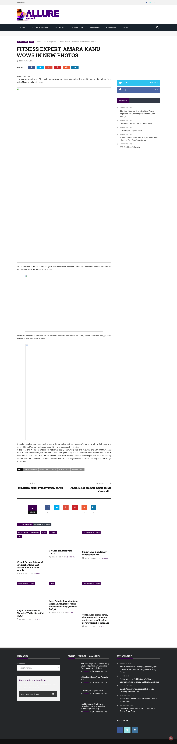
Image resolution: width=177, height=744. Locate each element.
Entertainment (35, 533)
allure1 (37, 574)
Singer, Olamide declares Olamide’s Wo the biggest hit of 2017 (30, 613)
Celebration (77, 27)
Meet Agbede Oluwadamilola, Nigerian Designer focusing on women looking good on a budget (63, 605)
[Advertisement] (138, 56)
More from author (42, 524)
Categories (21, 664)
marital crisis (64, 469)
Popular (82, 656)
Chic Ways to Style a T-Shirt (92, 690)
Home (22, 27)
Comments (94, 656)
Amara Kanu (44, 469)
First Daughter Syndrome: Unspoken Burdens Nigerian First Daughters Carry (93, 706)
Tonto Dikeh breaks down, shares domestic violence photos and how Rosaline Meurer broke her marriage (95, 618)
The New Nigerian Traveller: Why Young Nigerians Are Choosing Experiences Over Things (53, 32)
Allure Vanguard (31, 469)
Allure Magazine (40, 27)
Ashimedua (70, 557)
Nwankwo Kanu (77, 469)
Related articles (25, 524)
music (44, 533)
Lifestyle (53, 533)
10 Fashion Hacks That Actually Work (32, 34)
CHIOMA (70, 612)
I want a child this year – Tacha (61, 552)
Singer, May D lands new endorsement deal (94, 553)
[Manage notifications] (171, 738)
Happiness (111, 27)
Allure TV (59, 27)
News (125, 27)
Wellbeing (95, 27)
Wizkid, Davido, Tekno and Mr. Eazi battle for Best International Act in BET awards (30, 566)
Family (54, 469)
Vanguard (21, 3)
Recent (71, 656)
